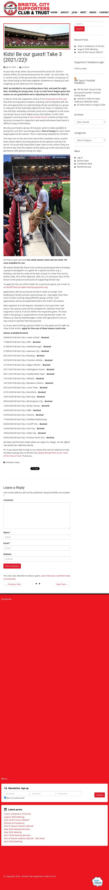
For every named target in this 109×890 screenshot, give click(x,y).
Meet (83, 12)
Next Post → (62, 584)
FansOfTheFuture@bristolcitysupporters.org (27, 287)
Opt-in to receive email (15, 798)
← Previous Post (13, 584)
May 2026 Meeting (13, 832)
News (92, 12)
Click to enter (80, 68)
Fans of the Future (38, 117)
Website (7, 554)
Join (74, 12)
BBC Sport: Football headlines (84, 82)
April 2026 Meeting (13, 841)
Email (7, 543)
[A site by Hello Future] (97, 881)
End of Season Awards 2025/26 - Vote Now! (24, 838)
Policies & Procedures (14, 823)
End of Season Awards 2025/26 (18, 826)
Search (79, 28)
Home (54, 12)
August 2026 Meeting (88, 49)
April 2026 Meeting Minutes (17, 835)
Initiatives (10, 462)
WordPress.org (84, 166)
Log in (80, 157)
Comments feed (84, 163)
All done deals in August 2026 (91, 104)
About (65, 12)
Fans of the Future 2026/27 (90, 52)
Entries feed (83, 160)
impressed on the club (56, 99)
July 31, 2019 (11, 67)
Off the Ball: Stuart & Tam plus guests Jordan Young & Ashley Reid (87, 92)
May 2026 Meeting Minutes (17, 829)
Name (7, 532)
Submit (99, 795)
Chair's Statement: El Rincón (17, 813)
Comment (8, 500)
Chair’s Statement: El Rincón (91, 46)
